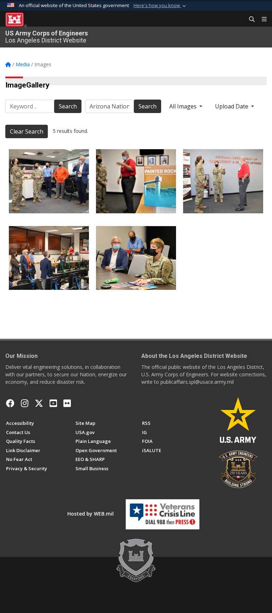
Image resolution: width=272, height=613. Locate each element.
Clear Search (26, 131)
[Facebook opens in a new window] (10, 403)
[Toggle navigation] (261, 19)
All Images (183, 106)
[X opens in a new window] (39, 403)
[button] (160, 5)
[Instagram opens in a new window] (24, 403)
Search (68, 106)
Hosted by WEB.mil (90, 513)
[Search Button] (249, 19)
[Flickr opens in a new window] (67, 403)
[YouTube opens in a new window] (53, 403)
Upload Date (232, 106)
